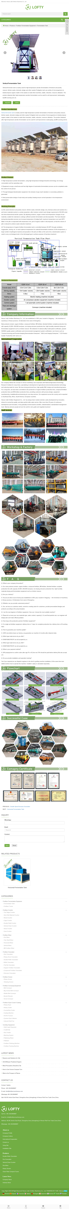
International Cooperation (10, 1139)
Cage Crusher (8, 920)
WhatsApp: (7, 820)
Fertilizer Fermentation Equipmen (12, 901)
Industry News (7, 1182)
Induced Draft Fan (9, 1021)
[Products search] (65, 14)
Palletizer (6, 1040)
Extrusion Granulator (10, 973)
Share (8, 1208)
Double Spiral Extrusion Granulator (20, 806)
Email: (6, 827)
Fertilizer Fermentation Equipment (26, 25)
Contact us (6, 1142)
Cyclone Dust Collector (10, 1018)
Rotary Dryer (7, 1005)
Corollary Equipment (9, 1025)
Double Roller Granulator (11, 959)
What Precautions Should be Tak (12, 1065)
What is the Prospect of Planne (11, 1073)
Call (26, 1208)
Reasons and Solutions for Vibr (11, 1058)
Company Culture (8, 1136)
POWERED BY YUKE (52, 1191)
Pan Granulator (7, 1159)
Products (12, 25)
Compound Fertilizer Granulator (13, 970)
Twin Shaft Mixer (8, 940)
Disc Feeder (7, 1032)
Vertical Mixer (8, 945)
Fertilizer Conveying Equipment (12, 985)
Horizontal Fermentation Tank (15, 809)
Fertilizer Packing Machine (11, 1046)
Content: (7, 834)
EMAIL (17, 102)
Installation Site (7, 1148)
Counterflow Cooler (9, 1010)
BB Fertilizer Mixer (9, 948)
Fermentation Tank (42, 25)
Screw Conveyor (8, 999)
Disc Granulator (8, 954)
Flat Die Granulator (9, 965)
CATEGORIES (6, 19)
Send (7, 845)
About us (6, 1130)
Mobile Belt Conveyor (10, 993)
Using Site (5, 1145)
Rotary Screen (8, 979)
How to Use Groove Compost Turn (12, 1069)
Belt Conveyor (8, 988)
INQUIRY (7, 102)
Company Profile (7, 1133)
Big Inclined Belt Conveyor (11, 990)
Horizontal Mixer (8, 942)
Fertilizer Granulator (8, 952)
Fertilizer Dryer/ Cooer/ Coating (12, 1002)
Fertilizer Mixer (7, 935)
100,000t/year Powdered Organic (12, 1062)
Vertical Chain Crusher (10, 926)
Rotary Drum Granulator (11, 957)
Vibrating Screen (8, 982)
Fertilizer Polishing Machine (11, 1043)
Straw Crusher (8, 928)
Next (64, 52)
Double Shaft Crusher (10, 923)
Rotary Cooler (8, 1007)
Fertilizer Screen (7, 977)
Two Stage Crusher (9, 912)
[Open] (67, 27)
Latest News (7, 1176)
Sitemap (61, 1191)
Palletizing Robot (8, 1038)
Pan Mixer (7, 937)
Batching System (8, 1035)
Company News (7, 1179)
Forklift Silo (7, 1030)
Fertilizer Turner (8, 906)
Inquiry (43, 1208)
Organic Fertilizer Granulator (12, 967)
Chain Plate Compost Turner (11, 1171)
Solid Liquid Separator (10, 1027)
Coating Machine (8, 1013)
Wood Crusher (8, 917)
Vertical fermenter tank (7, 112)
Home (6, 25)
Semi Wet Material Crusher (11, 915)
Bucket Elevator (8, 996)
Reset (14, 845)
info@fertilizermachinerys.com (14, 1091)
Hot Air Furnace (8, 1015)
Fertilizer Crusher (8, 910)
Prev (5, 52)
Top (60, 1208)
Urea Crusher (8, 931)
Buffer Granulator (9, 962)
